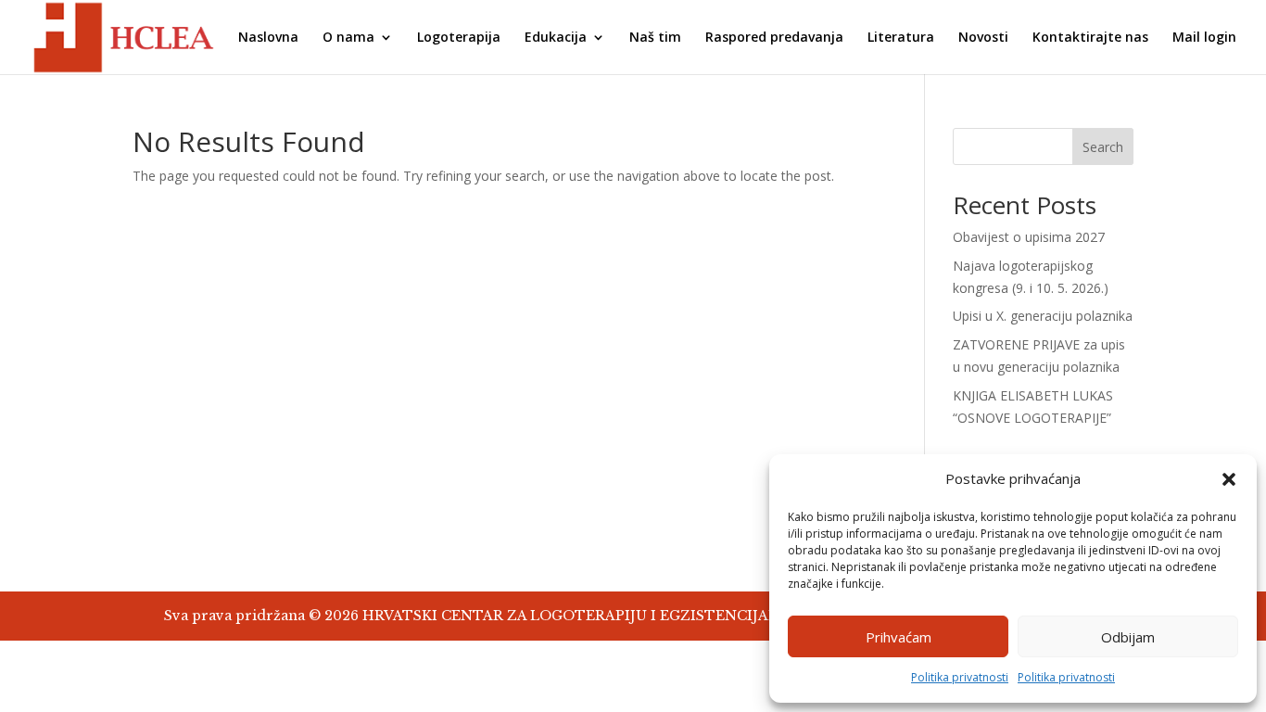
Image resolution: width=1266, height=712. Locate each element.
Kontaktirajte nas (1090, 38)
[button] (1229, 479)
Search (1102, 147)
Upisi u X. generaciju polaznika (1043, 315)
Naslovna (268, 38)
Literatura (900, 38)
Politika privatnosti (959, 677)
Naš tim (655, 38)
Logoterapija (458, 38)
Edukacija (556, 38)
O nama (348, 38)
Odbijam (1128, 637)
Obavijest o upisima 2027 (1029, 237)
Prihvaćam (898, 637)
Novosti (983, 38)
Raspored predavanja (774, 38)
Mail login (1204, 38)
